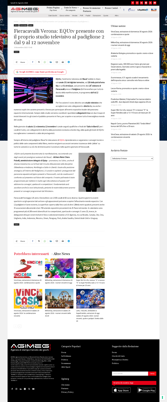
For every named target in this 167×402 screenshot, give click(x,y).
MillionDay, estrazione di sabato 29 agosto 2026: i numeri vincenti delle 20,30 (58, 313)
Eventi (17, 52)
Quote (105, 15)
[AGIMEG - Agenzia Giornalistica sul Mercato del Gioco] (25, 10)
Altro (116, 15)
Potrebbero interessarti (31, 254)
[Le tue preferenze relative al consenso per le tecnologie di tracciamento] (162, 397)
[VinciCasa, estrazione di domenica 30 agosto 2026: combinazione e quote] (28, 268)
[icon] (121, 392)
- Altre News (61, 254)
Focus (23, 21)
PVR (81, 15)
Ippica (30, 25)
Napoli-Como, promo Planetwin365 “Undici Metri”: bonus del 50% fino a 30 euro (131, 125)
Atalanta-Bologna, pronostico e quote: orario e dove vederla (132, 54)
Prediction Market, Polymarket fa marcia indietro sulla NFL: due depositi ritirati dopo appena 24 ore (131, 100)
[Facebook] (132, 2)
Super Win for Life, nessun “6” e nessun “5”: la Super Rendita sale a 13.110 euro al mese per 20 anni (90, 282)
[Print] (62, 62)
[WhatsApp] (44, 62)
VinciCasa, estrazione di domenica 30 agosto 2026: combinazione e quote (132, 33)
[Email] (56, 62)
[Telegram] (146, 2)
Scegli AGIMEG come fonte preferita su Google (41, 72)
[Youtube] (154, 2)
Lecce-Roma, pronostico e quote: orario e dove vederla (130, 89)
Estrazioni (97, 15)
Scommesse (23, 25)
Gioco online (65, 15)
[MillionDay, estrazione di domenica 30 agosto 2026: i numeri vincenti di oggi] (59, 268)
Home (16, 21)
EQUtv (62, 140)
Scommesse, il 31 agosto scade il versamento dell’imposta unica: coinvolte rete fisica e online (130, 79)
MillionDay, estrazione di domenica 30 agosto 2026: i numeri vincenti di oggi (132, 43)
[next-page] (19, 326)
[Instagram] (137, 2)
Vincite (74, 15)
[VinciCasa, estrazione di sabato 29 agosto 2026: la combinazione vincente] (28, 298)
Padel (88, 15)
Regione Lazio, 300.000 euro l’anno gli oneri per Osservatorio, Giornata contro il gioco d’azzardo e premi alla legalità (131, 67)
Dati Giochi (53, 15)
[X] (150, 2)
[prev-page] (15, 326)
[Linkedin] (141, 2)
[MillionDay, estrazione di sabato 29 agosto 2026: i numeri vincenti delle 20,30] (59, 298)
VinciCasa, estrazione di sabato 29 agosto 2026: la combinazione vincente (26, 313)
